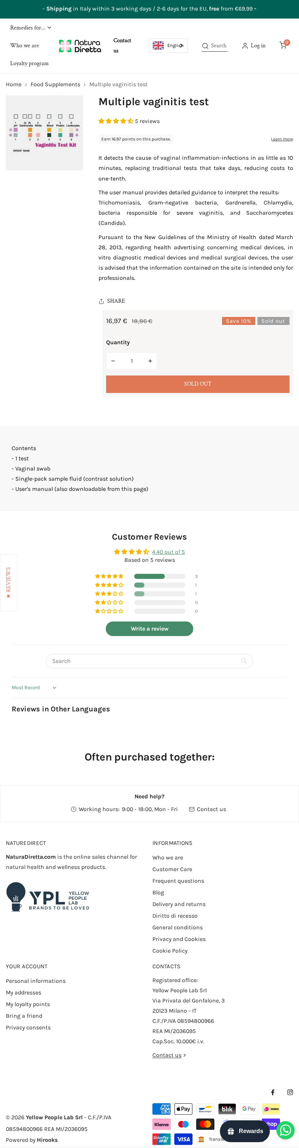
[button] (30, 28)
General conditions (177, 927)
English (175, 45)
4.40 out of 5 (168, 551)
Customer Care (172, 869)
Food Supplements (55, 84)
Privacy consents (28, 1027)
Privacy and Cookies (179, 939)
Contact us (211, 809)
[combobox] (168, 46)
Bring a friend (24, 1015)
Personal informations (36, 980)
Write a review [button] (149, 628)
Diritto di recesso (175, 915)
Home (14, 84)
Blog (158, 892)
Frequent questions (178, 880)
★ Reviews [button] (8, 583)
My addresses (23, 992)
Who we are (167, 857)
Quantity (118, 342)
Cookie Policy (169, 950)
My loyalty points (28, 1004)
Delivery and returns (179, 904)
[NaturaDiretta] (80, 46)
